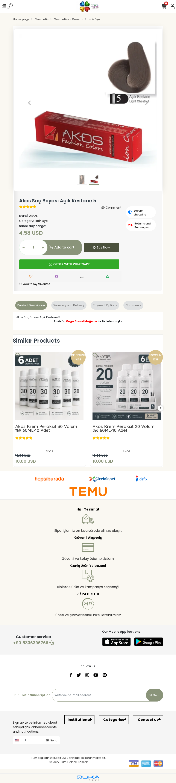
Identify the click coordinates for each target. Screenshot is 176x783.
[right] (160, 408)
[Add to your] (83, 276)
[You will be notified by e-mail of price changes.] (108, 276)
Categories (113, 719)
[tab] (31, 305)
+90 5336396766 (31, 643)
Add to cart (64, 247)
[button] (29, 103)
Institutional (79, 719)
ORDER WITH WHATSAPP (71, 264)
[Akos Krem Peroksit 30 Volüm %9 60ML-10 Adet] (49, 386)
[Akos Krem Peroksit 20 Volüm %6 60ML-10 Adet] (127, 386)
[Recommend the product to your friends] (57, 276)
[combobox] (18, 740)
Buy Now (103, 247)
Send (156, 695)
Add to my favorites (36, 284)
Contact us (148, 719)
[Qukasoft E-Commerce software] (88, 778)
